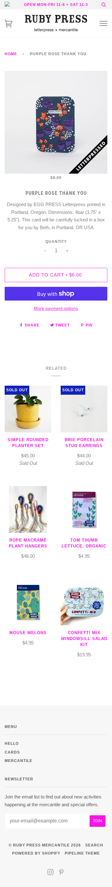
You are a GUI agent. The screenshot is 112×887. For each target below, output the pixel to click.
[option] (56, 122)
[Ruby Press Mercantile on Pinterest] (61, 873)
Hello (12, 743)
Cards (12, 752)
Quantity (56, 241)
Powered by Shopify (36, 853)
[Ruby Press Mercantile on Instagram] (50, 873)
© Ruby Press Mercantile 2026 (45, 845)
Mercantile (18, 761)
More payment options (56, 308)
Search (94, 845)
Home (11, 54)
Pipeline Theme (82, 853)
